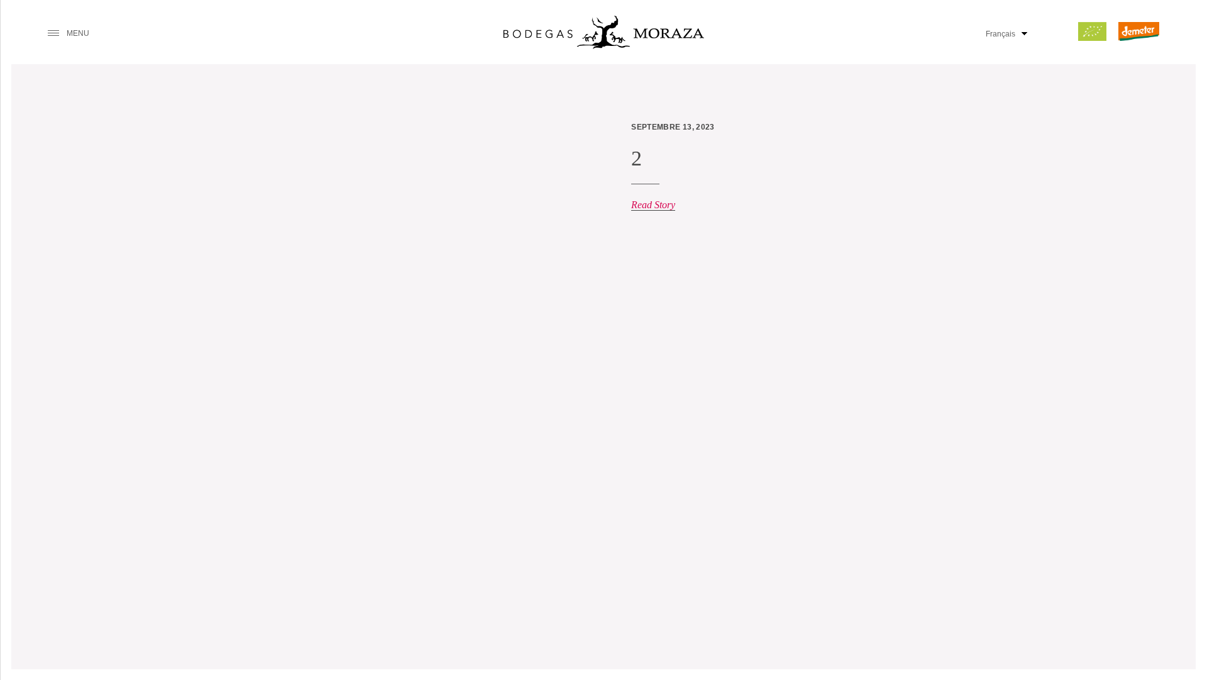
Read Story (653, 204)
